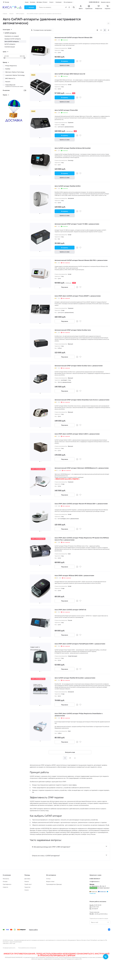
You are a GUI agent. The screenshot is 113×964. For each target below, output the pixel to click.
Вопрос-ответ (50, 881)
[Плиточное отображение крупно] (97, 30)
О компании (7, 875)
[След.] (75, 758)
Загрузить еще (70, 752)
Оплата (26, 881)
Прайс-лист (28, 884)
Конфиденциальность (9, 947)
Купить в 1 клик (64, 65)
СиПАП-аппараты (10, 33)
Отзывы (5, 881)
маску (74, 785)
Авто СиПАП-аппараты (12, 41)
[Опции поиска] (66, 7)
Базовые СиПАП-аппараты (13, 39)
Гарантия (27, 887)
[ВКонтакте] (109, 929)
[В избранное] (80, 61)
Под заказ (64, 287)
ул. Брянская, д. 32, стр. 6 (99, 886)
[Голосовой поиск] (69, 7)
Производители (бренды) (54, 884)
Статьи (48, 878)
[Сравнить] (77, 61)
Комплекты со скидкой (12, 36)
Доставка (27, 878)
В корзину (64, 61)
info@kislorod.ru (94, 881)
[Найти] (73, 7)
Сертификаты (7, 884)
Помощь (27, 875)
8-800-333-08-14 (94, 2)
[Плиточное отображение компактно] (101, 30)
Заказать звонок (105, 2)
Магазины (6, 878)
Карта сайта (33, 930)
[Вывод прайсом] (108, 30)
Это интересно (51, 875)
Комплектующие (10, 46)
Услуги (26, 890)
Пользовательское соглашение (27, 947)
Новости (5, 887)
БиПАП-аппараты (10, 44)
